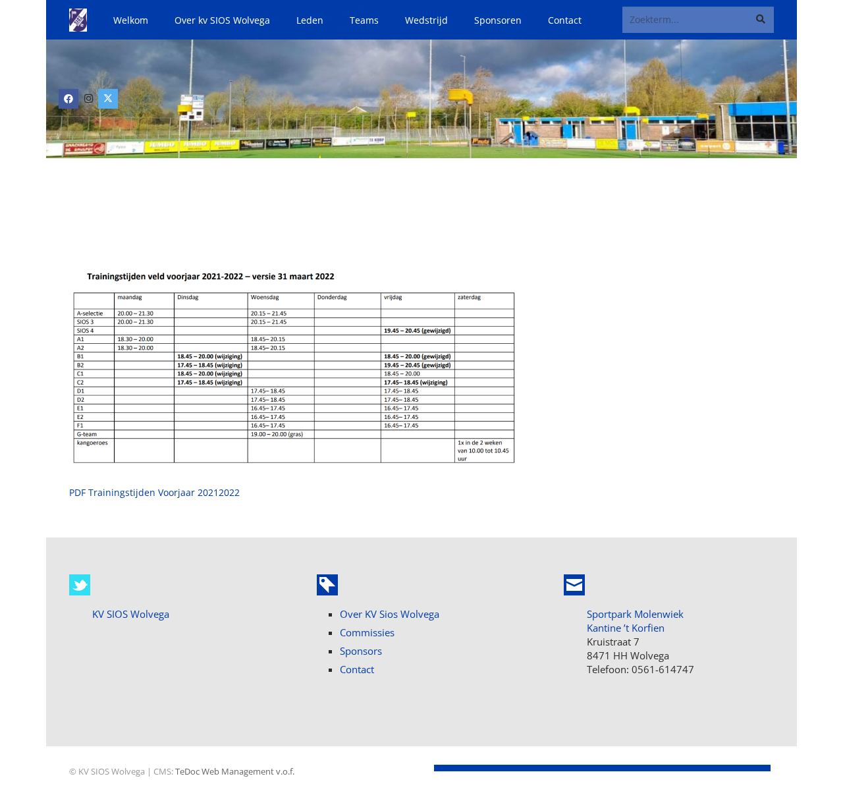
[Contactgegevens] (574, 584)
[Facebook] (68, 99)
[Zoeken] (761, 19)
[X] (108, 99)
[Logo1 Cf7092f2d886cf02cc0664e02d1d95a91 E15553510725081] (78, 20)
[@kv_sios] (79, 584)
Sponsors (361, 650)
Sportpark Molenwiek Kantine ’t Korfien (635, 620)
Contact (357, 669)
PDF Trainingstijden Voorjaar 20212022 (154, 492)
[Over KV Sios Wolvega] (327, 584)
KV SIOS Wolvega (130, 613)
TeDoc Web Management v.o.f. (234, 771)
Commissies (367, 632)
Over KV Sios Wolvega (389, 613)
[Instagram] (88, 99)
